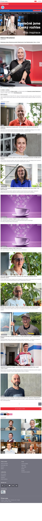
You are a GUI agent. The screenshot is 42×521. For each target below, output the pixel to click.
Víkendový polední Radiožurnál (34, 91)
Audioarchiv (14, 13)
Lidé (24, 13)
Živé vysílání (3, 474)
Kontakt (23, 470)
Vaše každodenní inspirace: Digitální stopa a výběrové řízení (14, 218)
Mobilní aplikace (4, 479)
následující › (39, 404)
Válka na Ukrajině (4, 463)
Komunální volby (4, 465)
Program (3, 13)
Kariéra (22, 468)
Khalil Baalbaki (5, 87)
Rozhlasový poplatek (25, 471)
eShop (2, 468)
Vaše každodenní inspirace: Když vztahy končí (11, 248)
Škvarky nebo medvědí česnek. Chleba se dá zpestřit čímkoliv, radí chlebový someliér (20, 307)
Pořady (8, 13)
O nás (33, 13)
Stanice (2, 467)
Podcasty (3, 477)
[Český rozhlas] (4, 1)
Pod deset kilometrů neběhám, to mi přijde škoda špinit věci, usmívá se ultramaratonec (21, 397)
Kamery (28, 13)
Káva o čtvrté (36, 42)
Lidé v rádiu (23, 467)
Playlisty (20, 13)
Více (37, 13)
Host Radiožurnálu (18, 92)
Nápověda (23, 465)
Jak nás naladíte (24, 463)
